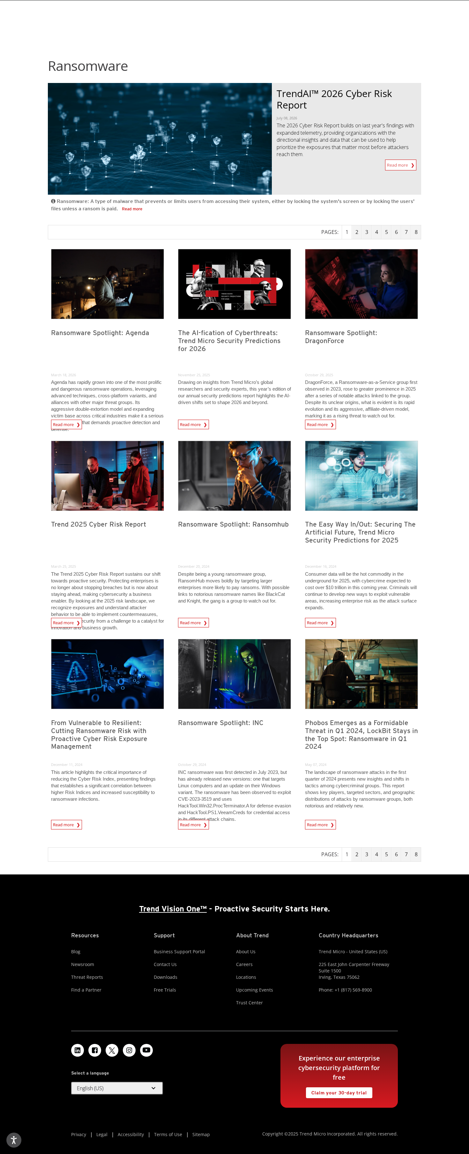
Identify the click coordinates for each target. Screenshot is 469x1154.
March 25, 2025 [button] (63, 566)
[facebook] (94, 1050)
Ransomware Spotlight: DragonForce (341, 337)
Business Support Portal (179, 951)
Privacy (78, 1134)
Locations (246, 977)
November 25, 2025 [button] (194, 374)
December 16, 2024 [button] (320, 566)
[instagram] (129, 1050)
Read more (399, 165)
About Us (246, 951)
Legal (102, 1134)
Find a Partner (86, 990)
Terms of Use (168, 1134)
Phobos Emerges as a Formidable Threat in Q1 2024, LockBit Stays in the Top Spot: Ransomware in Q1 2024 (361, 735)
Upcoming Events (254, 990)
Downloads (165, 977)
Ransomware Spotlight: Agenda (100, 333)
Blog (75, 951)
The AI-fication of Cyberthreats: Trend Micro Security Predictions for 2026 (229, 341)
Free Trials (165, 990)
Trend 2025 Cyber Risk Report (98, 524)
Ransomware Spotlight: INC (221, 723)
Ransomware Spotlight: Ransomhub (233, 524)
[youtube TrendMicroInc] (146, 1050)
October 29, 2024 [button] (192, 764)
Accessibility (131, 1134)
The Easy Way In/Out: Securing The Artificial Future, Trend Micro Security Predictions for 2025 (360, 532)
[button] (117, 1088)
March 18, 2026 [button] (63, 374)
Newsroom (82, 964)
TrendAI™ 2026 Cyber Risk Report (334, 99)
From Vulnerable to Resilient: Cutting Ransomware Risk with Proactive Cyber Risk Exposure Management (99, 735)
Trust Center (249, 1003)
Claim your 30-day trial (336, 1091)
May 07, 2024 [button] (315, 764)
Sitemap (201, 1134)
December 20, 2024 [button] (193, 566)
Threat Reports (87, 977)
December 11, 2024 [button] (66, 764)
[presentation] (107, 284)
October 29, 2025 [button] (319, 374)
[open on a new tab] (112, 1050)
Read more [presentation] (64, 423)
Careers (244, 964)
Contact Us (165, 964)
